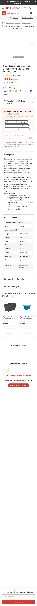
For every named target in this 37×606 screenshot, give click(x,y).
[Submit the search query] (4, 13)
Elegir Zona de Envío (27, 18)
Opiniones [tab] (15, 345)
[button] (32, 42)
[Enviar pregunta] (30, 138)
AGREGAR (10, 333)
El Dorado (15, 18)
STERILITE (6, 63)
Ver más (30, 102)
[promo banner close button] (35, 1)
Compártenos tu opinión (18, 385)
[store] (25, 7)
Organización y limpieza (13, 23)
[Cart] (33, 8)
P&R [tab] (24, 345)
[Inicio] (3, 22)
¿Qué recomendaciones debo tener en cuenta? (17, 130)
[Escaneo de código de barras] (31, 13)
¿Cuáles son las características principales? (16, 122)
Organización (26, 23)
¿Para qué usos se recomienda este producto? (17, 126)
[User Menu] (30, 8)
